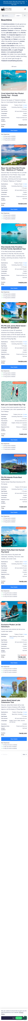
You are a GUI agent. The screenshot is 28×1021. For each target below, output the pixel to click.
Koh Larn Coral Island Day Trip (13, 405)
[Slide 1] (11, 88)
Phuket (20, 105)
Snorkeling (14, 107)
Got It (14, 1018)
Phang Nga (19, 712)
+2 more (25, 105)
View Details (14, 130)
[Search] (3, 15)
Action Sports (20, 636)
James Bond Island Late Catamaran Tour (10, 701)
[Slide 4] (15, 88)
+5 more (25, 107)
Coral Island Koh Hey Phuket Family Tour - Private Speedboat (12, 95)
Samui (21, 561)
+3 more (25, 712)
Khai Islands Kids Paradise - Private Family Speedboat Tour (13, 248)
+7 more (25, 343)
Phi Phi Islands (18, 341)
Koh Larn (20, 414)
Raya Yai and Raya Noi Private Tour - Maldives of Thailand (13, 169)
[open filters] (25, 16)
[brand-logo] (6, 9)
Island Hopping (13, 636)
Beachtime (19, 107)
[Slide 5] (16, 88)
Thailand (16, 105)
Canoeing (20, 714)
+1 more (25, 561)
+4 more (25, 186)
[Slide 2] (12, 88)
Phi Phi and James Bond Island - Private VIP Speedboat (14, 327)
